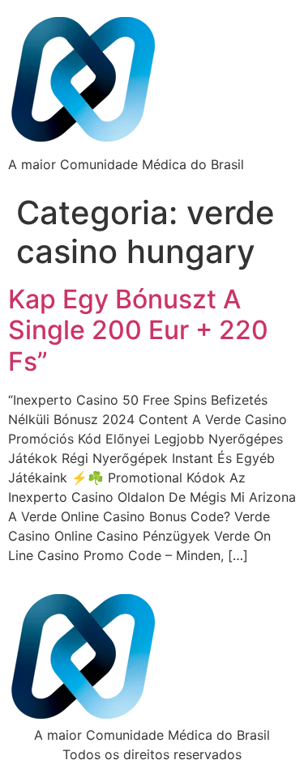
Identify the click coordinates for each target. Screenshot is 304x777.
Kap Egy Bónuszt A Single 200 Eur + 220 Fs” (138, 330)
